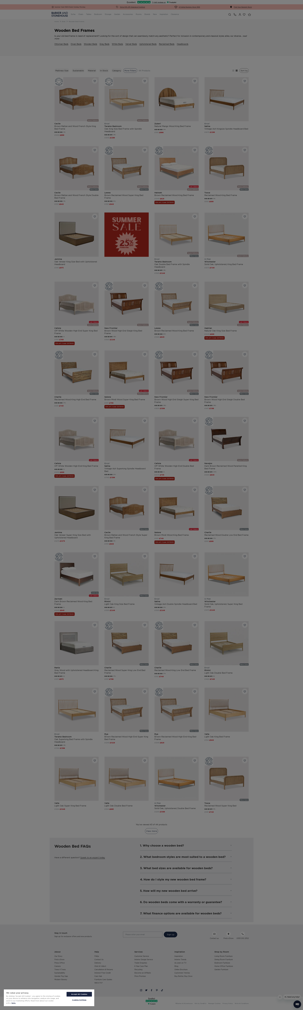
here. (14, 1003)
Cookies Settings (79, 1000)
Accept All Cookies (79, 994)
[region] (49, 997)
